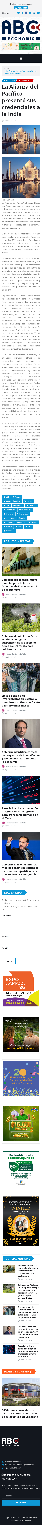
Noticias (34, 522)
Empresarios (10, 518)
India (23, 518)
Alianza (18, 497)
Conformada (10, 510)
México (22, 522)
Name (5, 936)
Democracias (26, 510)
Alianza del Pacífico (13, 501)
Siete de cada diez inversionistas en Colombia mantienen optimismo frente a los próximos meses (21, 700)
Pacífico (9, 526)
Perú (19, 526)
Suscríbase (21, 1502)
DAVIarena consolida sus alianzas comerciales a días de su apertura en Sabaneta (20, 1413)
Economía (9, 514)
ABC (7, 497)
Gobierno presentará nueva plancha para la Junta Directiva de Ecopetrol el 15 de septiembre (20, 584)
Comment (6, 915)
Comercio (32, 505)
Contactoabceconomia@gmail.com (19, 1464)
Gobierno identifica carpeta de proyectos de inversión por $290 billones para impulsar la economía (21, 756)
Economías (23, 514)
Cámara (29, 501)
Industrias (9, 522)
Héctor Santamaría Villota (17, 594)
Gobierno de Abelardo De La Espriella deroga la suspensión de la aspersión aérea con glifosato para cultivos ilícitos (20, 642)
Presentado (10, 531)
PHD (29, 526)
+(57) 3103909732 (13, 1468)
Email (5, 948)
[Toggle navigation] (21, 58)
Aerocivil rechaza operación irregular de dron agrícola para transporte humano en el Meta (20, 813)
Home (6, 68)
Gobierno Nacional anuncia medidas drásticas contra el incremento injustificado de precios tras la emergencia (20, 869)
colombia (18, 505)
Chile (7, 505)
